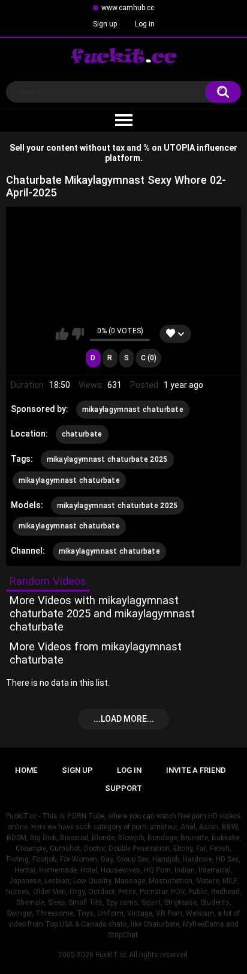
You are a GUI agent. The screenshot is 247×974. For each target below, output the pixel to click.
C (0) (148, 358)
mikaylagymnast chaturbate (133, 409)
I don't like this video (77, 334)
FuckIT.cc (111, 955)
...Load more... (124, 719)
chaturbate (82, 434)
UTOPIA (179, 148)
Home (26, 770)
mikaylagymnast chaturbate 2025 (107, 459)
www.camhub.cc (127, 8)
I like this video (62, 334)
